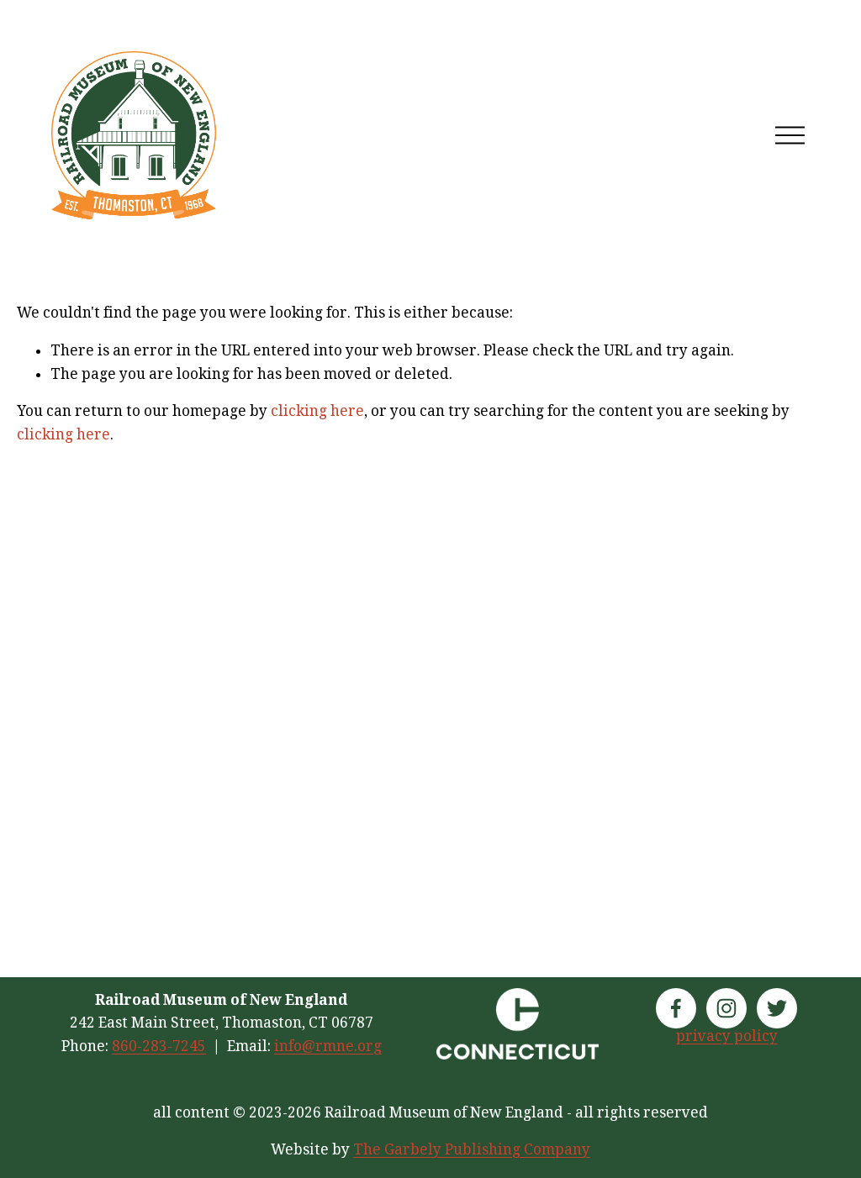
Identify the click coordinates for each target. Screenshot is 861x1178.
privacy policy (727, 1036)
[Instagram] (726, 1008)
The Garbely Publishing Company (471, 1149)
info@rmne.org (328, 1046)
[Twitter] (777, 1008)
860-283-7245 (159, 1046)
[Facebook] (676, 1008)
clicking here (317, 410)
